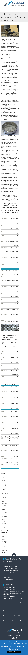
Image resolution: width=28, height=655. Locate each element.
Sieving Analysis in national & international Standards (4, 539)
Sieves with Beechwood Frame (4, 505)
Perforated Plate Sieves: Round (10, 566)
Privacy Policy (17, 651)
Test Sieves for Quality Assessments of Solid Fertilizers (12, 611)
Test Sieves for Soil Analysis (9, 587)
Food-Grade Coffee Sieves (8, 609)
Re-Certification (6, 577)
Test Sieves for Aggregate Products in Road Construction (12, 594)
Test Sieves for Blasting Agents (9, 596)
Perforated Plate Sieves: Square (10, 564)
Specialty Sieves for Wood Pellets (10, 600)
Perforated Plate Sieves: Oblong (10, 568)
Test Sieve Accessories (8, 579)
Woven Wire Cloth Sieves (8, 561)
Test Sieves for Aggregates (9, 589)
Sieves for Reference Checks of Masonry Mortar (13, 598)
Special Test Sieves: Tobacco (4, 518)
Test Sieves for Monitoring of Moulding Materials (13, 619)
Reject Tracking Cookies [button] (14, 653)
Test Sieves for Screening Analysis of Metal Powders (12, 616)
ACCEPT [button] (10, 651)
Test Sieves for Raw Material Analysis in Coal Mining (12, 621)
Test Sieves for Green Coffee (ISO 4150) (11, 607)
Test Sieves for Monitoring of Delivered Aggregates (13, 591)
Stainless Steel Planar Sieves (9, 572)
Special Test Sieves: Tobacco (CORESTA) (12, 602)
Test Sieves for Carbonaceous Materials (11, 614)
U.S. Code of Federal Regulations (10, 570)
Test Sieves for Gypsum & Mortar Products (12, 624)
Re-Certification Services (4, 550)
